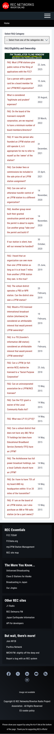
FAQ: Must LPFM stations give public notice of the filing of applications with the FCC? (21, 67)
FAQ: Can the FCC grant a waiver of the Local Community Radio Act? (19, 405)
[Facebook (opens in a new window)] (9, 674)
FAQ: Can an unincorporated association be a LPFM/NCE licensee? (20, 388)
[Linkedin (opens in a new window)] (27, 674)
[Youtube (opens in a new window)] (36, 674)
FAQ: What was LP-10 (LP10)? (21, 418)
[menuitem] (27, 535)
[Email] (27, 680)
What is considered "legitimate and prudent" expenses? (18, 100)
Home (7, 23)
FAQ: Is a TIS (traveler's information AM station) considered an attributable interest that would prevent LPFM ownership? (19, 346)
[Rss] (45, 674)
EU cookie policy (27, 710)
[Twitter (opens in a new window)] (18, 674)
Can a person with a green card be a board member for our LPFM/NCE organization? (20, 83)
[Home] (18, 6)
